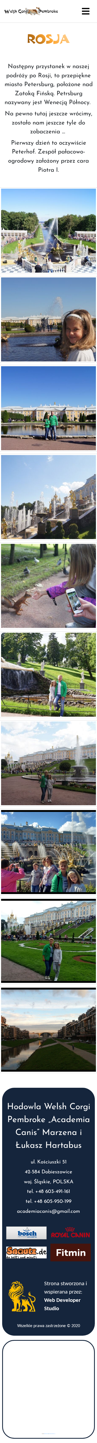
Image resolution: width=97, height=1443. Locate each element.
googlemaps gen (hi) (46, 1433)
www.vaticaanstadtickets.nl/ (52, 1433)
